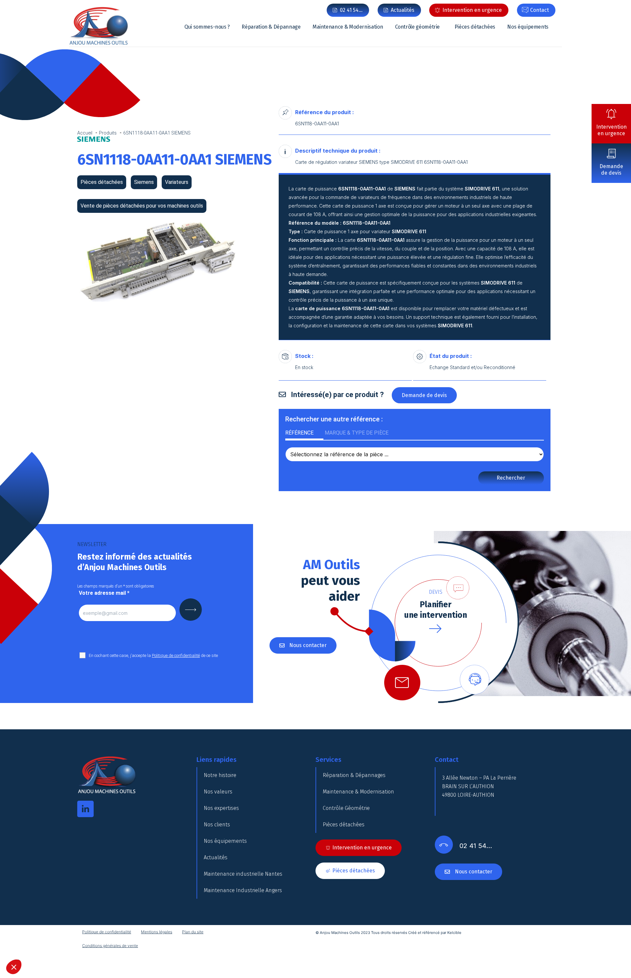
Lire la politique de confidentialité (216, 508)
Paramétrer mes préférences (215, 536)
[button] (14, 967)
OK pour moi (284, 536)
